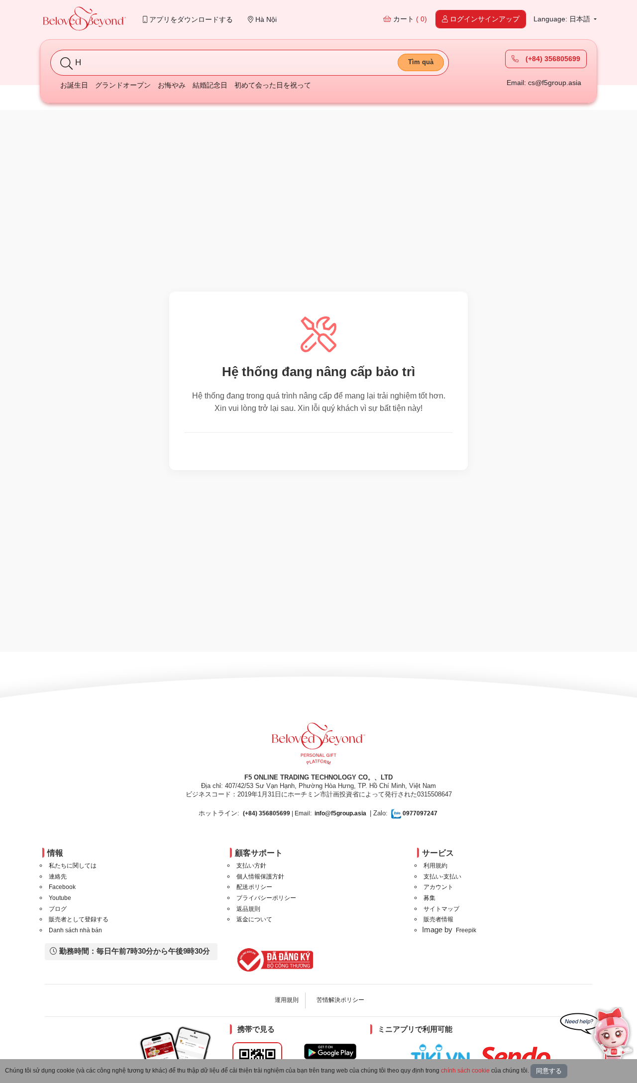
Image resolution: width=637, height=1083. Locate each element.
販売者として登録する (78, 919)
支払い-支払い (442, 876)
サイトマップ (441, 908)
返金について (254, 919)
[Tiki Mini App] (443, 1055)
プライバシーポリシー (266, 897)
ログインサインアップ (484, 19)
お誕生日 (74, 85)
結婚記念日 (210, 85)
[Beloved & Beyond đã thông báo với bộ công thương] (273, 959)
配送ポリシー (254, 887)
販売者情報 (438, 919)
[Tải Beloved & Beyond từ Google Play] (330, 1051)
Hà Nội (265, 19)
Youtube (60, 897)
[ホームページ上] (84, 19)
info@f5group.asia (340, 813)
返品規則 (248, 908)
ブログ (58, 908)
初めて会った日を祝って (272, 85)
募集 (429, 897)
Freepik (466, 930)
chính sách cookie (465, 1070)
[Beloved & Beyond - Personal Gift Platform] (318, 746)
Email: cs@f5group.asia (544, 83)
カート (409, 19)
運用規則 (287, 999)
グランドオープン (123, 85)
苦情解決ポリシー (340, 999)
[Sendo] (518, 1056)
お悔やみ (172, 85)
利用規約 (435, 865)
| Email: (277, 813)
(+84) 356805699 (552, 59)
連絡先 (58, 876)
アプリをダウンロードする (190, 19)
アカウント (438, 887)
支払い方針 (251, 865)
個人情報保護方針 (260, 876)
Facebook (62, 887)
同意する (549, 1071)
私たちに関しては (73, 865)
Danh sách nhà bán (75, 930)
